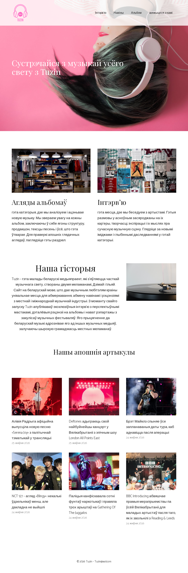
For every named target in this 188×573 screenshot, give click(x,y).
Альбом (136, 12)
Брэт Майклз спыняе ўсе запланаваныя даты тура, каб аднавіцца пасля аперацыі (150, 427)
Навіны (119, 12)
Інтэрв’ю (100, 12)
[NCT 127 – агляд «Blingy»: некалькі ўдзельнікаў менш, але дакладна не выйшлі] (37, 487)
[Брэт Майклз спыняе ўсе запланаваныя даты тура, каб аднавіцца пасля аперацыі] (151, 412)
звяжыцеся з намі (161, 12)
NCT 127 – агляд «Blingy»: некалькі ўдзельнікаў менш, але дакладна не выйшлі (36, 501)
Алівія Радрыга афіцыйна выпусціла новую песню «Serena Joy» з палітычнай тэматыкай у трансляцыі (32, 430)
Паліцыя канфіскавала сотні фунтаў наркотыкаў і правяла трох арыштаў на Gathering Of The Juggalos (93, 504)
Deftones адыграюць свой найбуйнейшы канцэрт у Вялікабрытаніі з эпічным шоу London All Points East (93, 430)
